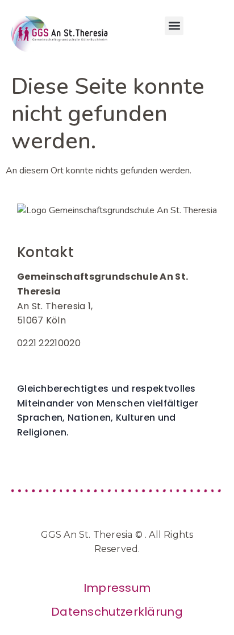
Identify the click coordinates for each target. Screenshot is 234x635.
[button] (174, 25)
